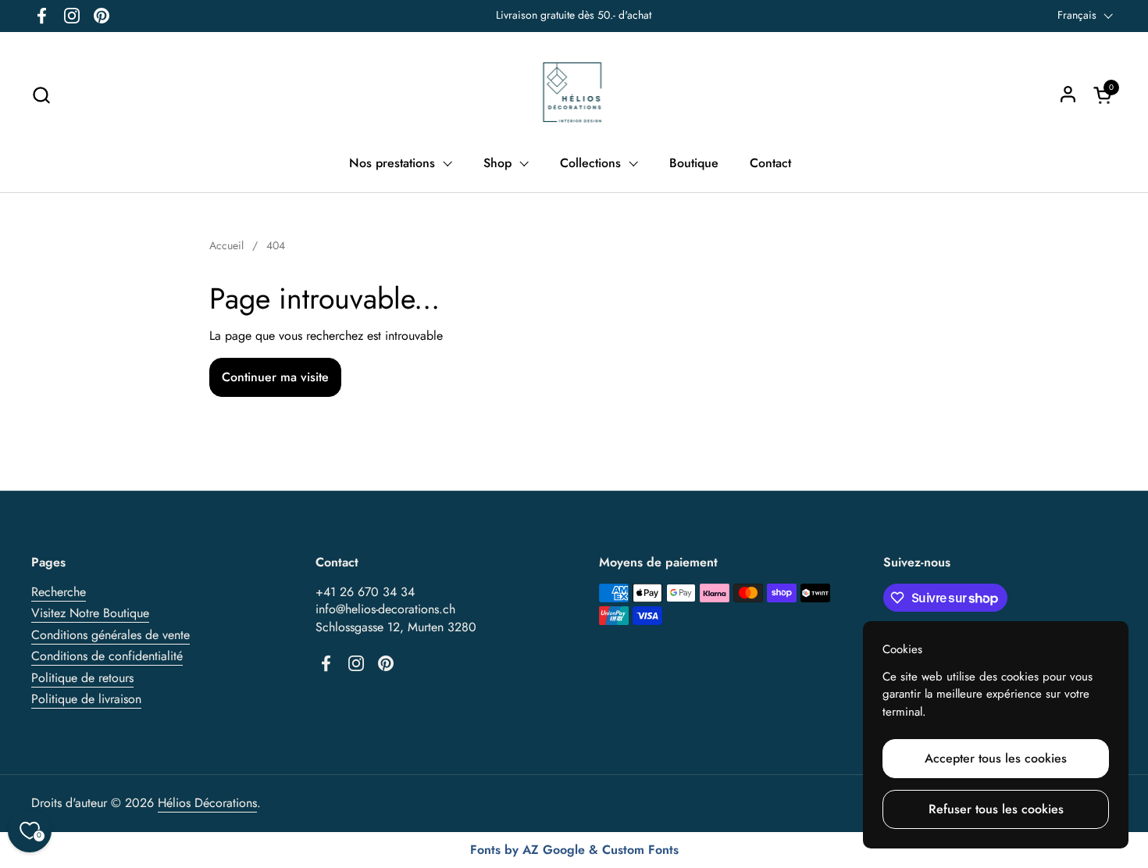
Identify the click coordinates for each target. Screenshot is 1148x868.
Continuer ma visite (275, 377)
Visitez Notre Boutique (90, 613)
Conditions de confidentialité (107, 656)
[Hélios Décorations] (574, 94)
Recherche (58, 592)
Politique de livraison (86, 699)
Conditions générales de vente (110, 635)
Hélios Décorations (207, 803)
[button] (41, 95)
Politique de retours (82, 678)
